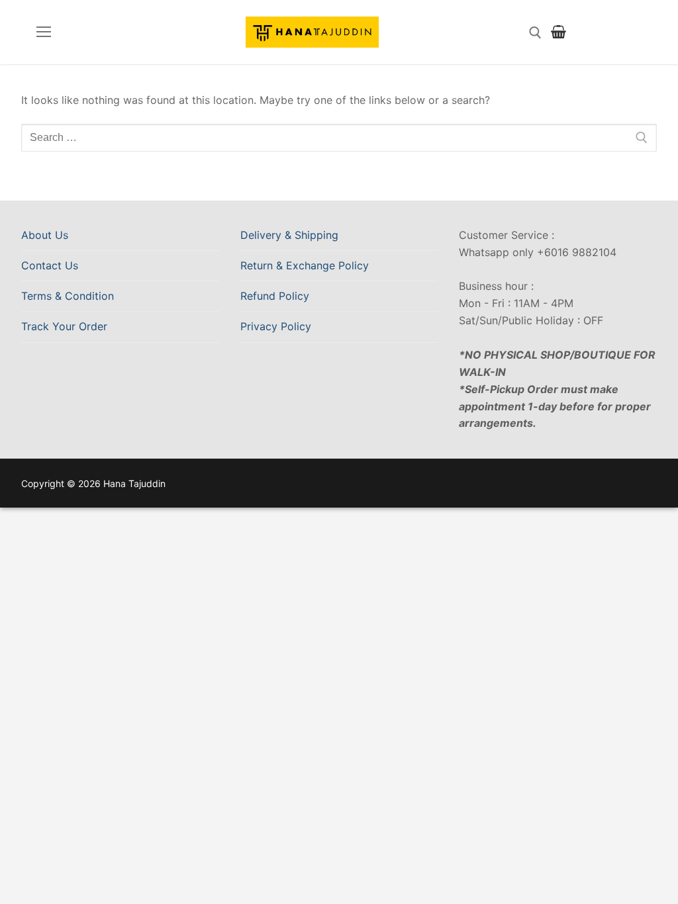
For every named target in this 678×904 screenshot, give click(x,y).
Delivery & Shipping (289, 235)
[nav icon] (44, 32)
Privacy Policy (275, 326)
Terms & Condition (67, 295)
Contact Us (49, 265)
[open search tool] (535, 32)
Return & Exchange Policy (304, 265)
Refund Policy (274, 295)
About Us (44, 235)
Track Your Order (64, 326)
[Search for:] (339, 138)
